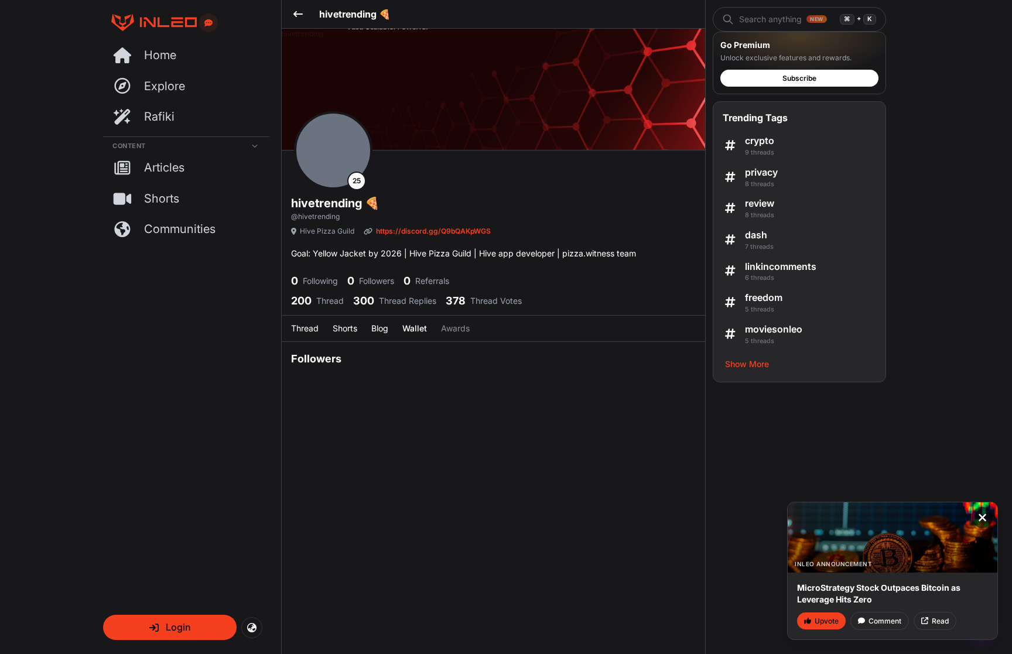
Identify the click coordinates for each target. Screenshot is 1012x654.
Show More (747, 364)
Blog (379, 328)
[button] (170, 627)
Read (940, 621)
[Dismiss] (982, 517)
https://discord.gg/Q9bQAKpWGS (433, 231)
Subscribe (799, 78)
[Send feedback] (208, 22)
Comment (885, 621)
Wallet (414, 328)
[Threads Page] (150, 22)
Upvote (827, 621)
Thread (305, 328)
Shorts (345, 328)
